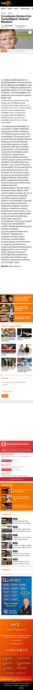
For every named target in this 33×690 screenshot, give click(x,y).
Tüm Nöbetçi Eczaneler (17, 479)
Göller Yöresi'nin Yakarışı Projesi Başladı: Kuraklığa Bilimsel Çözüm (22, 539)
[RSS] (26, 650)
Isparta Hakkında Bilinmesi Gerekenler (11, 679)
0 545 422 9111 (18, 640)
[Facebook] (6, 650)
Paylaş (4, 50)
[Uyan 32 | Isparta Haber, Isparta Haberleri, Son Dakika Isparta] (6, 3)
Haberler (3, 13)
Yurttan (15, 551)
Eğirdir (10, 8)
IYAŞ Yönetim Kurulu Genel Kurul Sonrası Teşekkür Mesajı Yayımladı (21, 563)
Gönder (4, 396)
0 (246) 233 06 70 (7, 460)
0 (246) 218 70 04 (7, 469)
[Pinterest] (12, 650)
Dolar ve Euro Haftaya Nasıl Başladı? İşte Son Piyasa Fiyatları (21, 555)
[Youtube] (21, 650)
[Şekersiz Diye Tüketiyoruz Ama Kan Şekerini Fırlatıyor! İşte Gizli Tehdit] (8, 333)
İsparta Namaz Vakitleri (7, 663)
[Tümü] (31, 514)
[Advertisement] (16, 421)
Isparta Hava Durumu (24, 658)
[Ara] (28, 3)
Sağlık (10, 13)
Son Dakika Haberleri (9, 673)
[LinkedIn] (18, 650)
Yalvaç (16, 8)
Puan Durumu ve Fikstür (7, 669)
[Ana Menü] (30, 3)
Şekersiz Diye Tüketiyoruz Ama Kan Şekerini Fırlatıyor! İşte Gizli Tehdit (8, 340)
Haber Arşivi (22, 673)
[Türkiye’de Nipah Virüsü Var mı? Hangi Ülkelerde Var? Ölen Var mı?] (8, 362)
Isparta (3, 8)
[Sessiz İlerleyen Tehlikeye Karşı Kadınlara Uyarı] (24, 348)
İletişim (14, 681)
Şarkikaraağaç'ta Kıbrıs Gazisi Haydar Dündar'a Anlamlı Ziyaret (22, 530)
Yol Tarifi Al (16, 460)
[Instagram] (15, 650)
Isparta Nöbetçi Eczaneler (7, 658)
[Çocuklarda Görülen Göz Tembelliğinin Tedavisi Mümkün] (16, 39)
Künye (18, 681)
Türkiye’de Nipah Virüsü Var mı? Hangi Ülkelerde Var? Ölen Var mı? (8, 369)
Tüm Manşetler (23, 668)
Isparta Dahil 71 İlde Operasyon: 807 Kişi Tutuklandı (22, 522)
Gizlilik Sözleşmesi (26, 679)
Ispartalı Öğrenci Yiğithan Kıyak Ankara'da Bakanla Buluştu (22, 546)
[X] (9, 650)
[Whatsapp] (23, 650)
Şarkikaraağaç (25, 8)
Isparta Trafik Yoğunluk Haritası (23, 663)
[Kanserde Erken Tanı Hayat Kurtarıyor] (8, 348)
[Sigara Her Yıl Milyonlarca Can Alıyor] (24, 333)
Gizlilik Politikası (14, 688)
